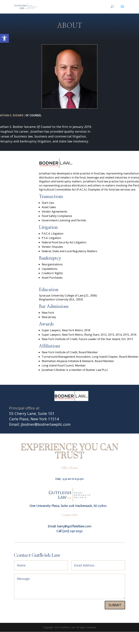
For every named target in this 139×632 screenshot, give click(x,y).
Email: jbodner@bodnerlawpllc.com (40, 424)
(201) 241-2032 (72, 531)
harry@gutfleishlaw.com (74, 526)
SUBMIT (114, 605)
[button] (4, 38)
